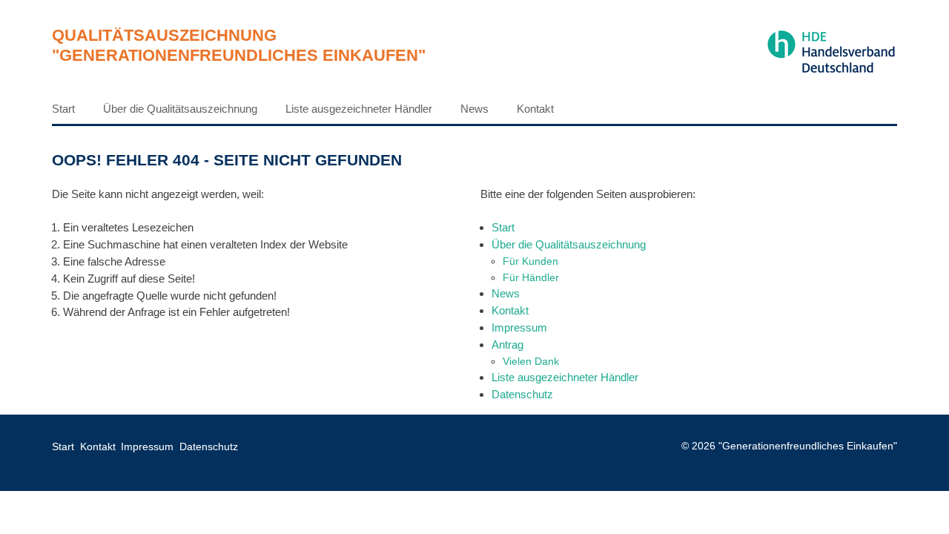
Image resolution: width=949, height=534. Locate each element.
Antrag (507, 344)
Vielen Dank (531, 361)
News (474, 108)
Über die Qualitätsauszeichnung (180, 108)
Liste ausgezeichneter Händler (358, 108)
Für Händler (531, 277)
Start (63, 108)
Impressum (519, 327)
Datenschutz (522, 394)
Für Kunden (530, 261)
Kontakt (535, 108)
